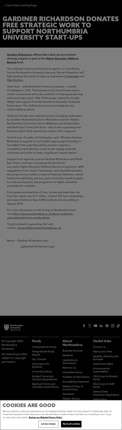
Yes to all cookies (71, 424)
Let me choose (48, 424)
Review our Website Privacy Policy (45, 418)
